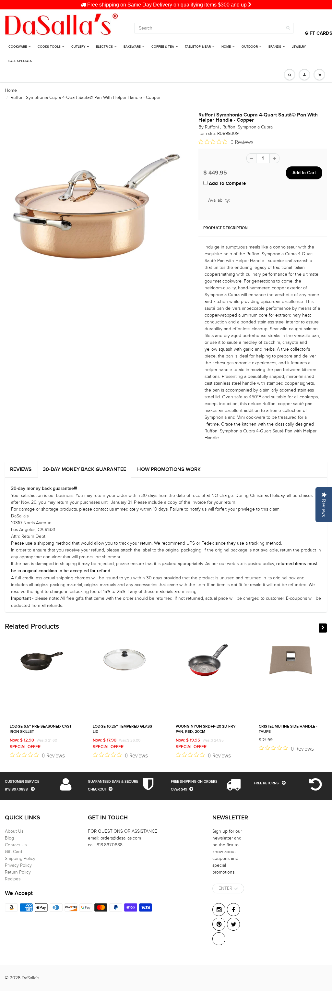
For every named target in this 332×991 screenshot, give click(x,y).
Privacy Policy (18, 865)
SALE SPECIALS (20, 61)
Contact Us (16, 845)
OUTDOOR (250, 46)
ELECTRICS (104, 46)
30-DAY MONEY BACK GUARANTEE (84, 469)
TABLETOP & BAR (198, 46)
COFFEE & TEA (162, 46)
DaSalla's (30, 978)
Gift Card (13, 851)
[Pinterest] (218, 924)
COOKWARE (17, 46)
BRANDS (274, 46)
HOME (226, 46)
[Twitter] (233, 924)
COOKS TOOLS (49, 46)
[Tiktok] (218, 938)
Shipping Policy (20, 858)
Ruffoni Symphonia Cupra (247, 127)
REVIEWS (21, 469)
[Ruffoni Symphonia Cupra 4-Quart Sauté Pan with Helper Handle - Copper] (97, 206)
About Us (14, 831)
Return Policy (18, 872)
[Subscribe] (236, 889)
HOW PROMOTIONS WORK (169, 469)
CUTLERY (78, 46)
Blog (9, 838)
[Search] (288, 28)
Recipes (12, 879)
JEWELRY (299, 46)
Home (11, 90)
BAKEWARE (132, 46)
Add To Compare (227, 183)
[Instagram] (218, 909)
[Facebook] (233, 909)
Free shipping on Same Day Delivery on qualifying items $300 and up (167, 4)
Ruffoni (212, 127)
